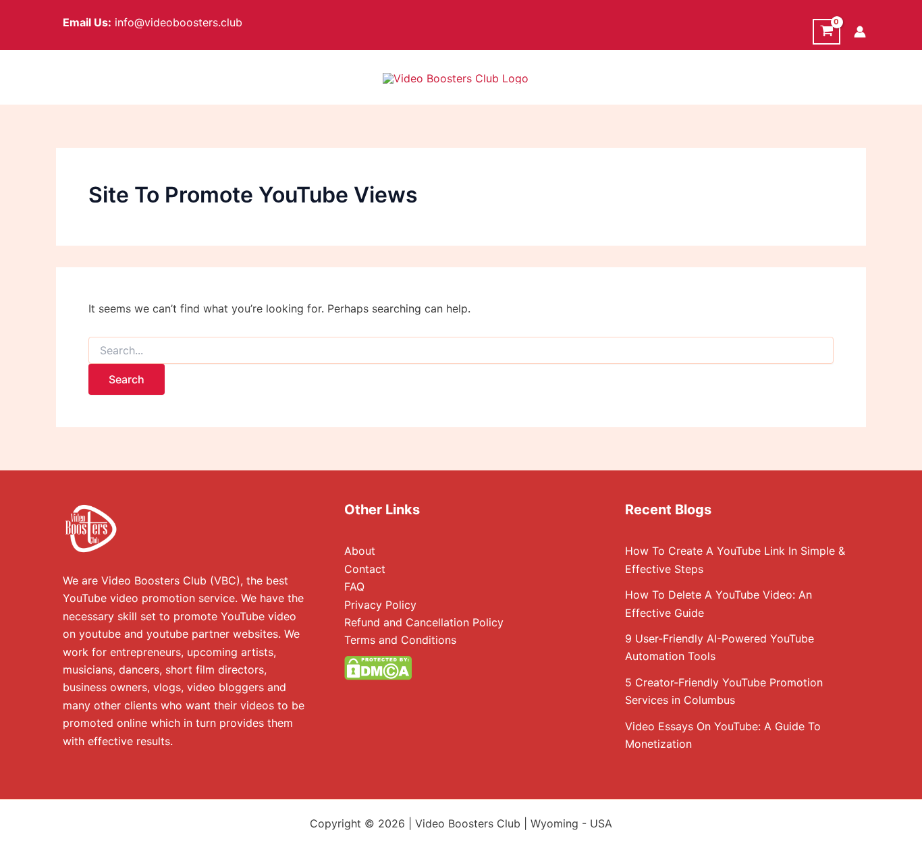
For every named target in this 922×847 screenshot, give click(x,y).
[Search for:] (461, 350)
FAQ (354, 586)
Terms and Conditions (400, 640)
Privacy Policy (380, 604)
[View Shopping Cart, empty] (826, 32)
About (359, 550)
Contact (364, 569)
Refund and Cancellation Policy (424, 622)
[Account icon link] (860, 32)
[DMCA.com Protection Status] (378, 667)
